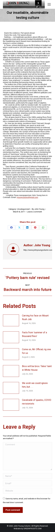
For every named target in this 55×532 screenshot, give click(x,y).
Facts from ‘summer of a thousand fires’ (34, 334)
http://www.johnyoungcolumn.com (38, 250)
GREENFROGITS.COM (33, 528)
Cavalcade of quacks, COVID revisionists (36, 402)
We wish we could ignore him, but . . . (35, 385)
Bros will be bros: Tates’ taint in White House (37, 368)
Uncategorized (23, 209)
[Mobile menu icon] (49, 4)
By (38, 209)
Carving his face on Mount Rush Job (35, 317)
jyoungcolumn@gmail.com (27, 197)
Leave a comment (34, 212)
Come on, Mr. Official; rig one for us (36, 351)
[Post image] (11, 320)
